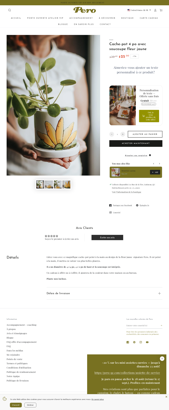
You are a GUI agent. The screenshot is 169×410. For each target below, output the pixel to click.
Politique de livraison (18, 380)
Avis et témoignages (17, 333)
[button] (9, 10)
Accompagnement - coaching (21, 324)
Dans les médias (15, 350)
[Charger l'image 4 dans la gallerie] (66, 184)
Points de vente (14, 359)
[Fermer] (162, 359)
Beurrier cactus (128, 170)
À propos (11, 329)
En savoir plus (98, 399)
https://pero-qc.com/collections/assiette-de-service (127, 372)
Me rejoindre (13, 354)
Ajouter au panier (145, 134)
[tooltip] (150, 155)
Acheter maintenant (136, 143)
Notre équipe (13, 376)
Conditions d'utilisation (19, 367)
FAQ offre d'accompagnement (22, 341)
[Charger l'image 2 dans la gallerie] (49, 184)
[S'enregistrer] (161, 325)
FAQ (9, 346)
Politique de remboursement (21, 372)
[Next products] (159, 163)
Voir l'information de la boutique (126, 192)
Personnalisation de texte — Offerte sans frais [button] (149, 93)
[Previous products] (154, 163)
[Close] (166, 396)
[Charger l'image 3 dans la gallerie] (58, 184)
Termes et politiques (17, 363)
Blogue (10, 337)
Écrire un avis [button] (107, 237)
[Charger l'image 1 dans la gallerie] (40, 184)
